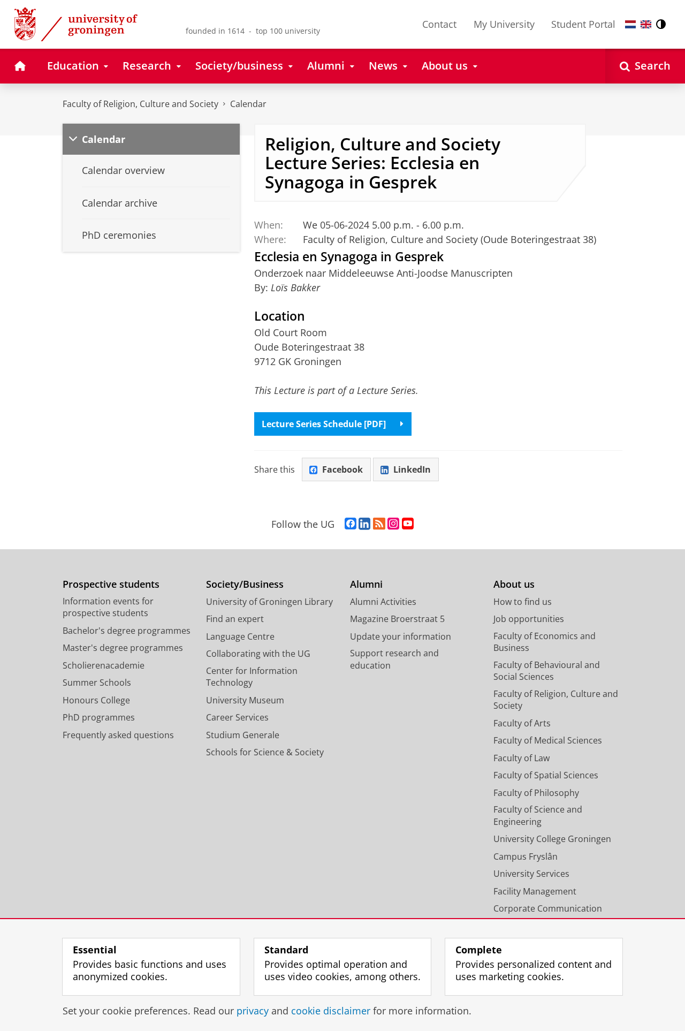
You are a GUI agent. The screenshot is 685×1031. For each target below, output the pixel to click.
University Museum (245, 700)
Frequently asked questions (118, 735)
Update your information (400, 636)
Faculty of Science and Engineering (537, 815)
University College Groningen (552, 839)
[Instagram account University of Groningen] (393, 524)
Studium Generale (242, 735)
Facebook (342, 469)
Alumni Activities (383, 602)
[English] (646, 24)
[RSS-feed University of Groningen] (379, 524)
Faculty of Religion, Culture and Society (140, 104)
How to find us (522, 602)
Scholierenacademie (103, 665)
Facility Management (534, 891)
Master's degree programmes (123, 648)
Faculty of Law (521, 758)
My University (504, 24)
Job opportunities (528, 619)
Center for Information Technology (252, 677)
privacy (253, 1011)
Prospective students (111, 584)
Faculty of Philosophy (536, 793)
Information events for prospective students (108, 607)
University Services (531, 874)
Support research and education (394, 659)
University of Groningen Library (269, 602)
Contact (439, 24)
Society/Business (245, 584)
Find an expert (235, 619)
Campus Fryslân (525, 856)
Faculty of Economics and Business (544, 642)
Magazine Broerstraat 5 (397, 619)
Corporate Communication (547, 908)
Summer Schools (97, 682)
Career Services (237, 717)
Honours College (96, 700)
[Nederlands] (630, 24)
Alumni (366, 584)
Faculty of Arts (522, 723)
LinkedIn (412, 469)
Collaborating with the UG (258, 653)
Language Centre (240, 636)
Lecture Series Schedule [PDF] (324, 424)
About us (514, 584)
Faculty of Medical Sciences (547, 740)
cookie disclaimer (330, 1011)
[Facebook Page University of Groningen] (350, 524)
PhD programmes (99, 717)
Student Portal (583, 24)
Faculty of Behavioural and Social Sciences (546, 671)
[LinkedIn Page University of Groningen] (364, 524)
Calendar (248, 104)
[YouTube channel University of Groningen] (408, 524)
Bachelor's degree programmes (127, 630)
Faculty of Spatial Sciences (545, 775)
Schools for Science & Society (265, 752)
